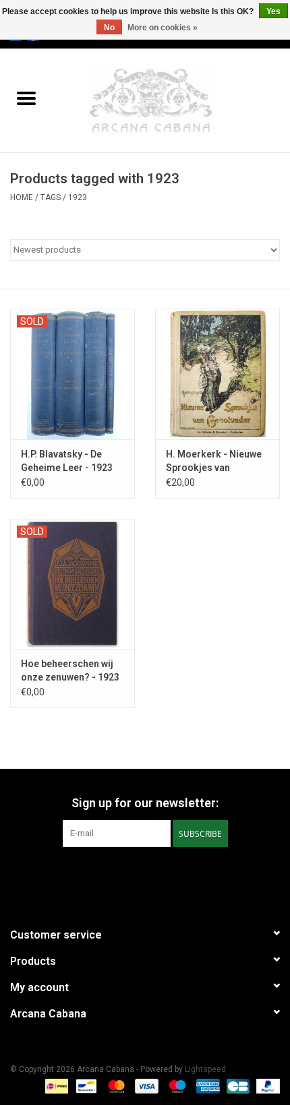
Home (21, 197)
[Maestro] (176, 1086)
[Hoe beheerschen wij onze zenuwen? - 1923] (72, 584)
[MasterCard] (115, 1086)
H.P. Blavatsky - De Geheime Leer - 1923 (67, 461)
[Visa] (145, 1086)
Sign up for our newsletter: (145, 803)
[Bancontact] (85, 1086)
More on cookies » (162, 27)
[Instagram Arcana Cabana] (157, 874)
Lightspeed (205, 1069)
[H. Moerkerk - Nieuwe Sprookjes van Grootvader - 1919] (217, 374)
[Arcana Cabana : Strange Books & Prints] (171, 99)
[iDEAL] (55, 1086)
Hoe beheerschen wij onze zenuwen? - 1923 (70, 670)
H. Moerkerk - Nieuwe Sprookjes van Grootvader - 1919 (214, 461)
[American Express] (207, 1086)
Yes (273, 11)
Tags (50, 197)
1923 (77, 197)
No (109, 27)
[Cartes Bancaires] (237, 1086)
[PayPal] (266, 1086)
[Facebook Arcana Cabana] (133, 874)
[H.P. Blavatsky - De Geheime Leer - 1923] (72, 374)
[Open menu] (26, 97)
